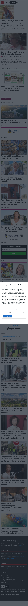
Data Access (14, 321)
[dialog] (14, 303)
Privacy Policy (22, 321)
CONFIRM (7, 316)
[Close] (25, 285)
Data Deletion (6, 321)
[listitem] (14, 309)
